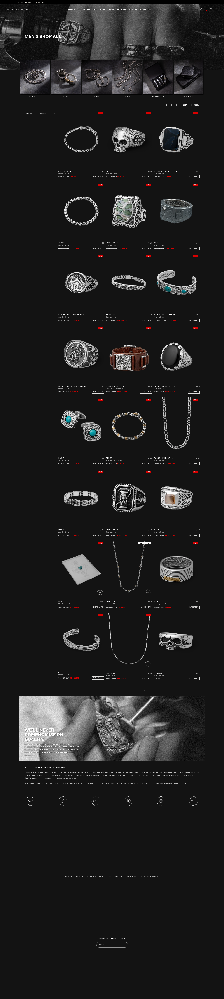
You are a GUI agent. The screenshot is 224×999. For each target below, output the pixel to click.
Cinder (157, 243)
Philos (109, 458)
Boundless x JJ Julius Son (165, 315)
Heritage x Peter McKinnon (71, 315)
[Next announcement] (11, 2)
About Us (69, 876)
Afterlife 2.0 (112, 315)
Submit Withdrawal (149, 876)
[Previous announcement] (6, 2)
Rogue (61, 458)
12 (138, 691)
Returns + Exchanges (86, 876)
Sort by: (28, 114)
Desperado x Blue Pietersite (167, 171)
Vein (156, 601)
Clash (61, 673)
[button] (72, 10)
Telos (61, 243)
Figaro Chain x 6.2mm (163, 458)
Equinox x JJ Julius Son (116, 386)
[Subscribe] (125, 945)
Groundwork (64, 171)
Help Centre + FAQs (115, 876)
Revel (156, 530)
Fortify (62, 530)
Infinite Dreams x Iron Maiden (72, 386)
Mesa (60, 601)
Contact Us (132, 876)
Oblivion (158, 673)
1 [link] (113, 691)
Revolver (110, 601)
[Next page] (144, 690)
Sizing (101, 876)
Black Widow (112, 530)
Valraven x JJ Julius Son (164, 386)
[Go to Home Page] (17, 9)
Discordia (111, 673)
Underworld (112, 243)
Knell (109, 171)
